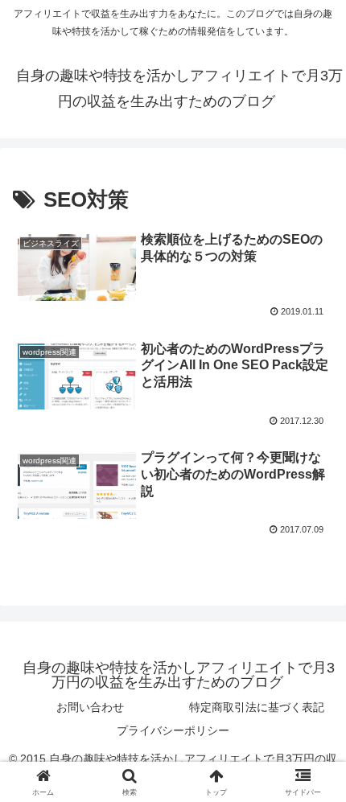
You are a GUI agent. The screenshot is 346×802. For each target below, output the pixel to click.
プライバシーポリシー (173, 730)
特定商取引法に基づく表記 (256, 707)
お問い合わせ (90, 707)
